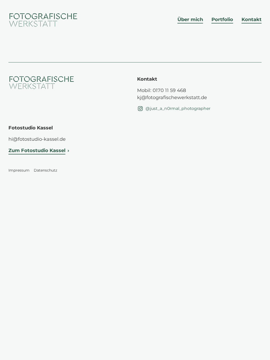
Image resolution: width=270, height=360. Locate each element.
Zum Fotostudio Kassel (36, 150)
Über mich (190, 19)
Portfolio (222, 19)
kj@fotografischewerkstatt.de (172, 97)
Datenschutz (45, 170)
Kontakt (252, 19)
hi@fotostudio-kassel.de (37, 139)
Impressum (19, 170)
